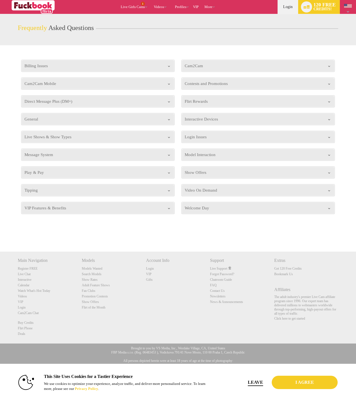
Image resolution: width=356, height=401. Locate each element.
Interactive (24, 280)
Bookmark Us (283, 274)
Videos (159, 7)
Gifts (149, 280)
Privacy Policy (86, 389)
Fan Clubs (88, 291)
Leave (255, 382)
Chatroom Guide (221, 280)
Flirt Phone (25, 328)
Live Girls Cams (133, 5)
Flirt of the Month (93, 307)
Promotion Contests (95, 296)
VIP (196, 7)
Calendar (23, 285)
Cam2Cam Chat (28, 313)
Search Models (92, 274)
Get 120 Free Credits (288, 268)
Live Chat (24, 274)
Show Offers (90, 302)
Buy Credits (26, 323)
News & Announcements (226, 302)
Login (288, 7)
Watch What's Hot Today (34, 291)
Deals (21, 334)
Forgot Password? (222, 274)
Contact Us (217, 291)
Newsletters (218, 296)
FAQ (213, 285)
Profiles (180, 7)
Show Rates (90, 280)
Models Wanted (92, 268)
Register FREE (28, 268)
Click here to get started (289, 318)
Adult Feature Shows (96, 285)
